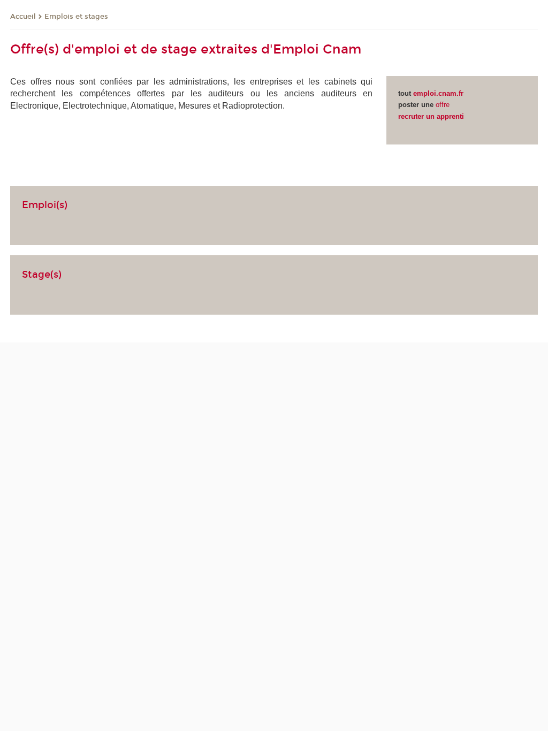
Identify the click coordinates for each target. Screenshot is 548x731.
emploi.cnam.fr (438, 93)
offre (443, 105)
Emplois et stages (76, 16)
